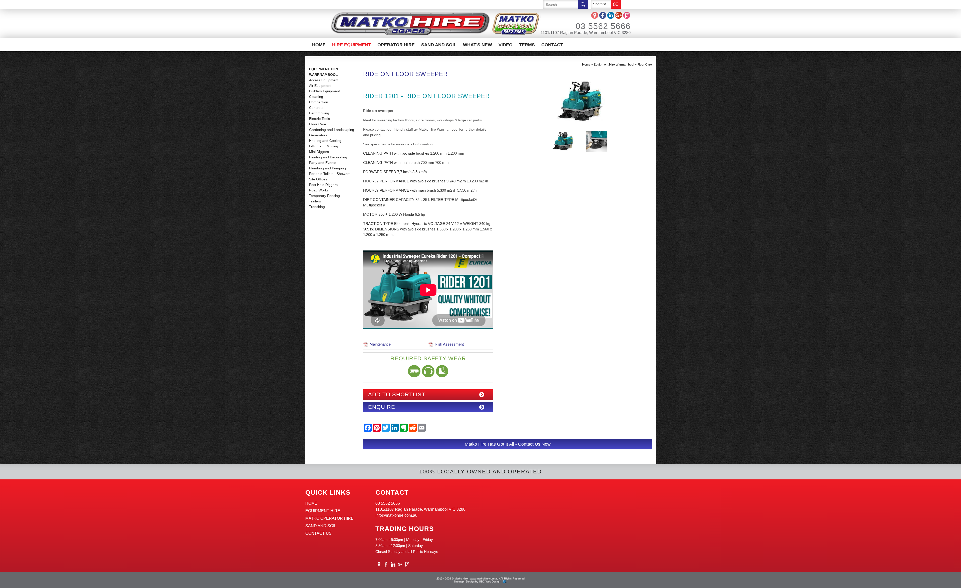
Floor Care (317, 124)
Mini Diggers (319, 152)
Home (319, 44)
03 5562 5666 (603, 26)
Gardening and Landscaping (331, 130)
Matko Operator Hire (329, 518)
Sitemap (459, 581)
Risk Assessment (449, 344)
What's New (477, 44)
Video (506, 44)
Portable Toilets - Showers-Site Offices (330, 176)
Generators (318, 135)
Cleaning (316, 97)
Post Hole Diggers (323, 185)
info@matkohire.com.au (396, 515)
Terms (527, 44)
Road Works (319, 190)
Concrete (316, 108)
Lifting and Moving (323, 146)
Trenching (317, 207)
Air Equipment (320, 86)
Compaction (318, 102)
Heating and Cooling (325, 141)
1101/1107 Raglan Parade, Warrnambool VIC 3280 (586, 33)
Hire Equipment (351, 44)
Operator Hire (396, 44)
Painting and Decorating (328, 157)
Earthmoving (319, 113)
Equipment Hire (322, 511)
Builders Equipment (324, 91)
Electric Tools (319, 119)
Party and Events (322, 163)
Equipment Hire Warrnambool (324, 72)
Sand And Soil (438, 44)
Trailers (315, 201)
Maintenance (380, 344)
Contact (552, 44)
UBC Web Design (489, 581)
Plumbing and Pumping (327, 168)
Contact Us (318, 533)
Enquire (381, 407)
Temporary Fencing (324, 196)
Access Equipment (323, 80)
